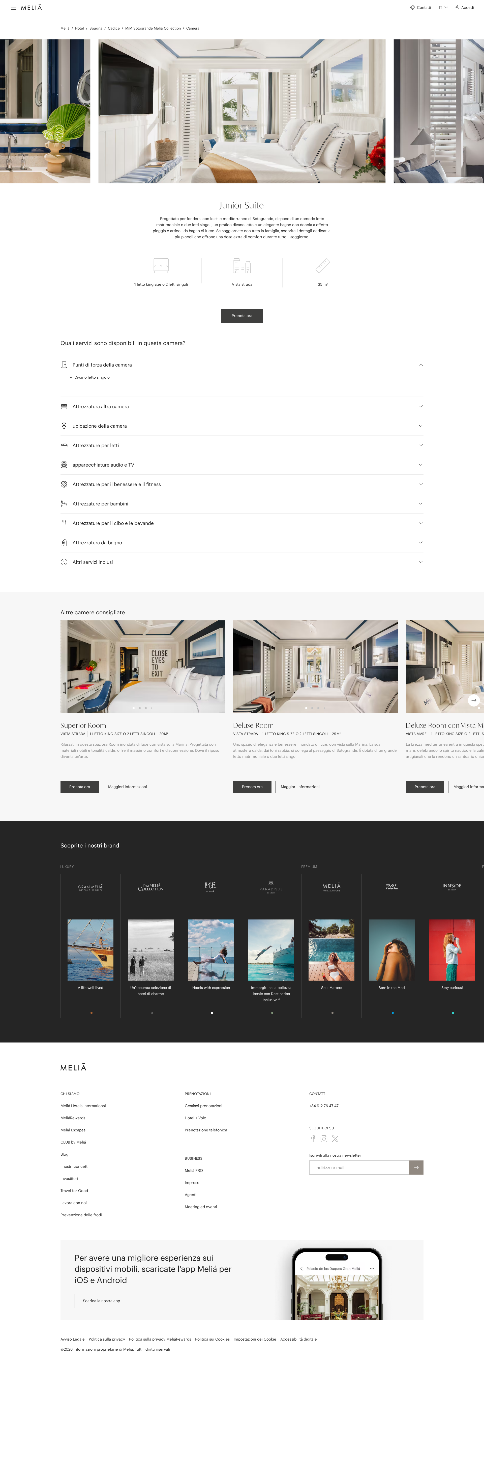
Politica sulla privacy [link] (107, 1339)
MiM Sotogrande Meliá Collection (153, 28)
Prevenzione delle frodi (81, 1214)
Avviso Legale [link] (72, 1339)
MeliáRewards (72, 1117)
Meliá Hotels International (83, 1105)
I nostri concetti (74, 1166)
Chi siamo (70, 1093)
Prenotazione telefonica (206, 1130)
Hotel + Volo (195, 1117)
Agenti (190, 1194)
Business (193, 1158)
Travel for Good (74, 1190)
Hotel (79, 28)
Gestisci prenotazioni (203, 1105)
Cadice (114, 28)
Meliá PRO (194, 1170)
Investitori (69, 1178)
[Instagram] (323, 1138)
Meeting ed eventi (201, 1206)
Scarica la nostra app (101, 1300)
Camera (192, 28)
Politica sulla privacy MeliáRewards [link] (160, 1339)
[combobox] (443, 8)
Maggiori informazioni (127, 786)
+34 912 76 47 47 (324, 1105)
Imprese (192, 1182)
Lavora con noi (73, 1202)
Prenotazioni (198, 1093)
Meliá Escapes (72, 1130)
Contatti (317, 1093)
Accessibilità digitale (298, 1339)
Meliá (65, 28)
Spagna (95, 28)
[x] (335, 1138)
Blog (64, 1154)
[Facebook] (312, 1138)
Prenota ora (242, 315)
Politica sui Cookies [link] (212, 1339)
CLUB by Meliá (73, 1142)
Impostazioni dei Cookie (255, 1339)
